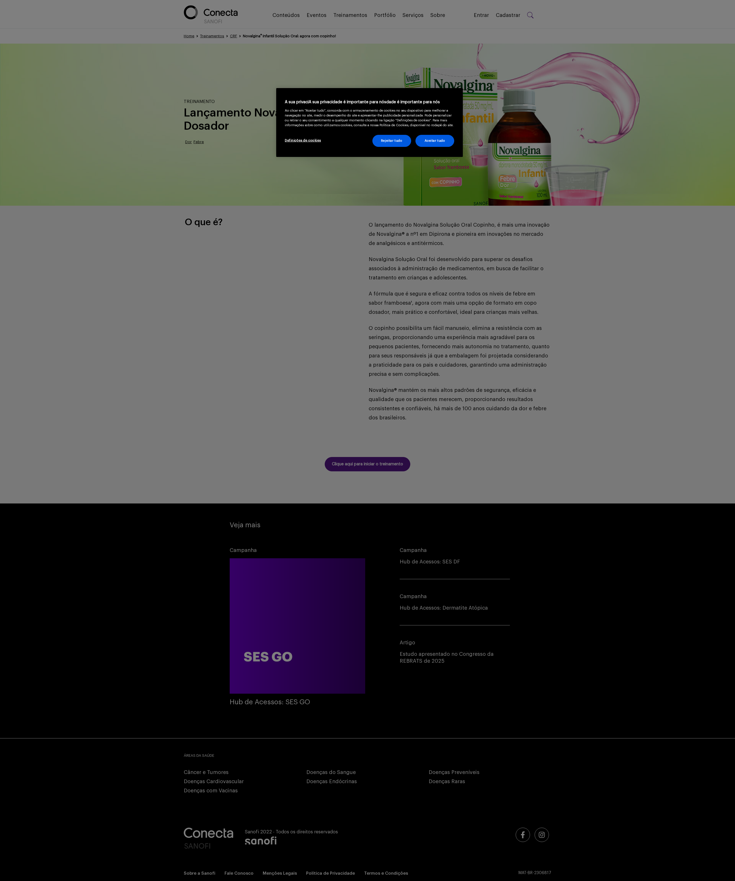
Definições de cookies (303, 140)
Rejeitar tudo (391, 140)
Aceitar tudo (435, 140)
